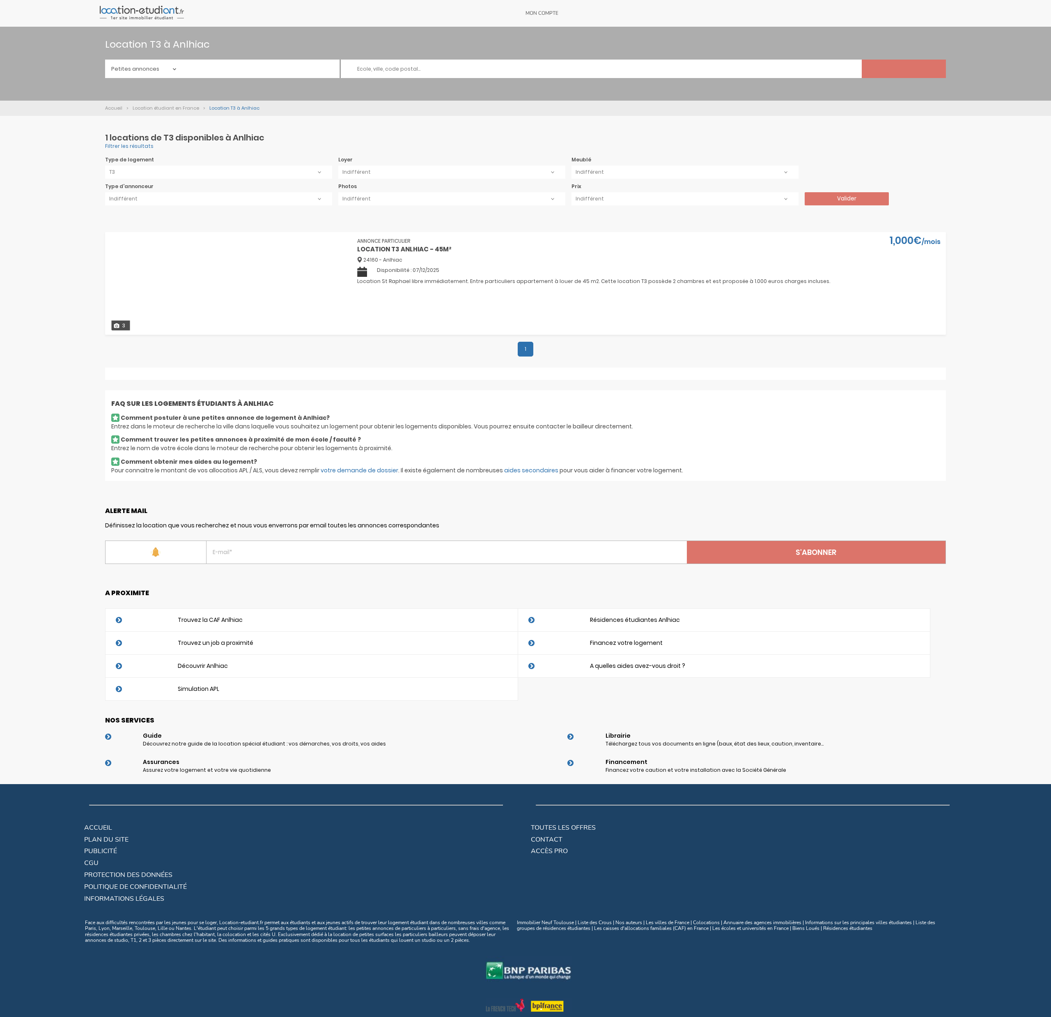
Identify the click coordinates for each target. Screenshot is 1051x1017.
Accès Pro (549, 851)
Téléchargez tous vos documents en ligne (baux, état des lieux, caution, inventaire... (715, 743)
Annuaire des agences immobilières (762, 922)
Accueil (98, 827)
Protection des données (128, 874)
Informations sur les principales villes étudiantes (858, 922)
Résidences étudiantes (847, 928)
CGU (91, 862)
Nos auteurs (628, 922)
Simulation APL (198, 689)
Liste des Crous (595, 922)
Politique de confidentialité (135, 886)
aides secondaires (531, 470)
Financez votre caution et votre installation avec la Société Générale (696, 769)
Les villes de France (667, 922)
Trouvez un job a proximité (215, 643)
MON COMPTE (542, 13)
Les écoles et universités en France (750, 928)
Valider (846, 198)
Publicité (100, 851)
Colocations (706, 922)
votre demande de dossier (359, 470)
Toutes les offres (563, 827)
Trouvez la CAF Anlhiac (210, 620)
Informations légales (124, 898)
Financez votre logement (626, 643)
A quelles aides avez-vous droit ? (637, 666)
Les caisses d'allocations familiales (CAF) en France (651, 928)
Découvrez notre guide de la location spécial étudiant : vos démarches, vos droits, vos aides (264, 743)
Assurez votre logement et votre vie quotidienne (207, 769)
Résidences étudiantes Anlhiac (635, 620)
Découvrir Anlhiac (203, 666)
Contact (546, 839)
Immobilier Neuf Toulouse (545, 922)
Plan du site (106, 839)
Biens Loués (805, 928)
